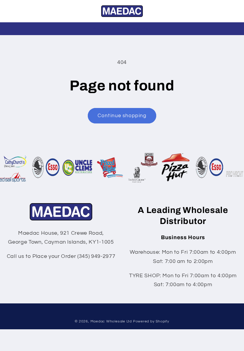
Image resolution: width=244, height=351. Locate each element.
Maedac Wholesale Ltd (111, 321)
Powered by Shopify (151, 321)
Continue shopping (122, 115)
